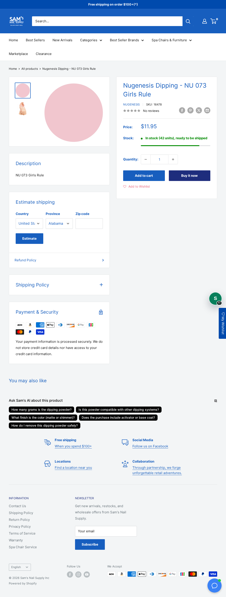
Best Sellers (35, 40)
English (16, 567)
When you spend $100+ (73, 446)
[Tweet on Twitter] (199, 110)
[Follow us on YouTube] (87, 574)
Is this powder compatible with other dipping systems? (119, 409)
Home (13, 40)
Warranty (16, 540)
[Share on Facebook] (182, 110)
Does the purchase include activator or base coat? (118, 417)
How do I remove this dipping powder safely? (44, 425)
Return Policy (19, 520)
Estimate (29, 238)
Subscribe (90, 544)
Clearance (44, 54)
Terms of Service (22, 533)
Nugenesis (131, 104)
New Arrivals (62, 40)
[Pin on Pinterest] (190, 110)
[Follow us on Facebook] (70, 574)
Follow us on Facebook (150, 446)
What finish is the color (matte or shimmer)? (43, 417)
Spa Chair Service (23, 547)
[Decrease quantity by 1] (145, 159)
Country (22, 214)
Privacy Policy (20, 526)
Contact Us (17, 506)
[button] (136, 186)
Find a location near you (73, 467)
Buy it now (189, 175)
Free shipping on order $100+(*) (113, 4)
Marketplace (18, 54)
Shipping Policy (21, 513)
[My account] (204, 21)
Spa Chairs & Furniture (169, 40)
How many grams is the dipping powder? (41, 409)
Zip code (82, 214)
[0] (213, 21)
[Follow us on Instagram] (78, 574)
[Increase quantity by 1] (173, 159)
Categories (88, 40)
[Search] (188, 21)
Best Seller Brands (124, 40)
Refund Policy (25, 260)
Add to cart (144, 175)
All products (29, 68)
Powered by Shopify (23, 583)
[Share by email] (207, 110)
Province (53, 214)
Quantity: (130, 159)
